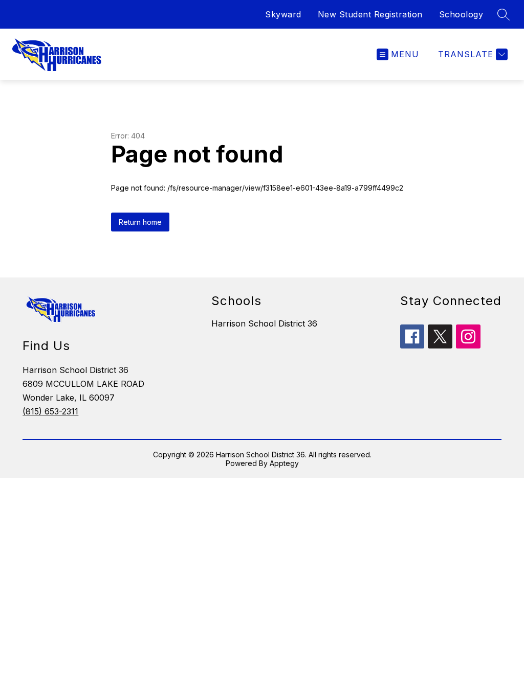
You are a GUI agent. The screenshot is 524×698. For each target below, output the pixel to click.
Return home (140, 222)
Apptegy (284, 463)
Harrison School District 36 (264, 323)
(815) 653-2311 (50, 411)
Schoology (461, 14)
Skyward (283, 14)
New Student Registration (370, 14)
